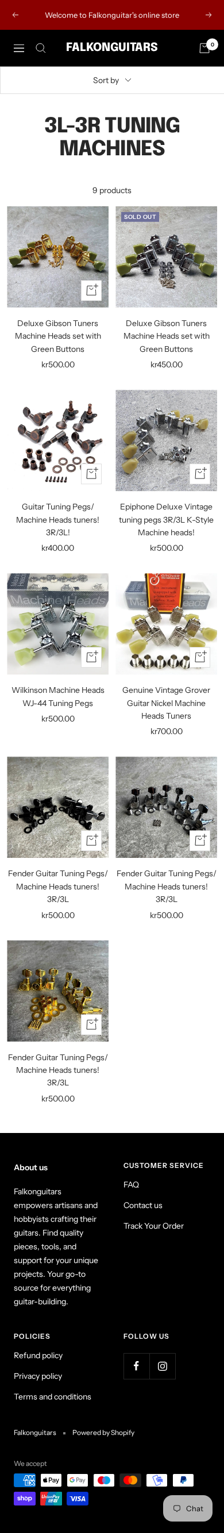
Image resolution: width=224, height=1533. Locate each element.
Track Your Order (153, 1226)
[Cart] (204, 48)
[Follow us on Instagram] (162, 1366)
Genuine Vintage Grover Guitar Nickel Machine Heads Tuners (166, 703)
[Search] (41, 48)
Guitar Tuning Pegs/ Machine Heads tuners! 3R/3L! (57, 519)
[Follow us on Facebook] (136, 1366)
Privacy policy (38, 1376)
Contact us (143, 1205)
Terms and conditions (52, 1396)
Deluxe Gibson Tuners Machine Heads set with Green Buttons (58, 336)
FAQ (131, 1184)
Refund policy (38, 1355)
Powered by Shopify (103, 1432)
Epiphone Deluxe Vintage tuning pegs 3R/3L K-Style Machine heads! (166, 519)
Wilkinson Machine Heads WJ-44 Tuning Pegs (58, 696)
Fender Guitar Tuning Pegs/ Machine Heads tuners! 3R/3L (58, 886)
